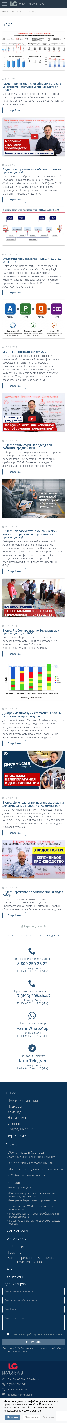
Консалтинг (16, 1182)
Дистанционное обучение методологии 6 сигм (36, 1169)
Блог (10, 1268)
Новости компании (22, 1100)
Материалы (16, 1238)
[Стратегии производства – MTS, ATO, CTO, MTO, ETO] (33, 226)
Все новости (17, 1230)
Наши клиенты (19, 1117)
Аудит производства (21, 1187)
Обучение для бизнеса (25, 1152)
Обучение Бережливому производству (32, 1156)
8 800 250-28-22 (32, 963)
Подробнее (14, 110)
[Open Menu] (4, 3)
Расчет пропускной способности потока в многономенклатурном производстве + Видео (31, 87)
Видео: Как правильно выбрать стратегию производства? (32, 170)
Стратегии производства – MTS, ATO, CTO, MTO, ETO (31, 260)
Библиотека (16, 1246)
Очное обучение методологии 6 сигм (31, 1163)
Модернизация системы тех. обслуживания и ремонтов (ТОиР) (35, 1215)
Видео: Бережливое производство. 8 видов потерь (32, 893)
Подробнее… (49, 1417)
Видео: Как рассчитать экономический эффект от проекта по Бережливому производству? (29, 534)
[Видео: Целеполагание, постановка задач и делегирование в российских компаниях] (33, 770)
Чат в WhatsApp (32, 1028)
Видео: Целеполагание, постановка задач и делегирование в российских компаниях (33, 804)
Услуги (12, 1144)
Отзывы (13, 1123)
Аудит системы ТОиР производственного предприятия (33, 1208)
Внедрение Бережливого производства (32, 1200)
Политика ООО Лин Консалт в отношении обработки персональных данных (33, 1350)
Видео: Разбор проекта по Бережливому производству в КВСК (30, 632)
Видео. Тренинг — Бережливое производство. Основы (32, 1259)
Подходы (14, 1106)
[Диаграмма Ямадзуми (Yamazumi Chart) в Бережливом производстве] (33, 680)
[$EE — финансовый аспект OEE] (33, 319)
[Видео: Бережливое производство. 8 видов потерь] (33, 859)
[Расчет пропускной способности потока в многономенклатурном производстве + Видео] (33, 51)
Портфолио (16, 1135)
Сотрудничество (20, 1128)
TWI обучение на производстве (27, 1175)
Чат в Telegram (32, 1060)
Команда (14, 1112)
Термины (14, 1252)
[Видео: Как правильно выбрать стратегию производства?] (33, 137)
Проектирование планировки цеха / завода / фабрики (35, 1222)
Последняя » (51, 935)
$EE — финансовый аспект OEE (24, 352)
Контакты (14, 1276)
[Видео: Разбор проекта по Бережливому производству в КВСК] (33, 598)
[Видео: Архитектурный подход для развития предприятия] (33, 412)
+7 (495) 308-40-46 (32, 996)
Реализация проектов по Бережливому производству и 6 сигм (32, 1195)
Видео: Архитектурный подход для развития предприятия (27, 446)
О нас (11, 1092)
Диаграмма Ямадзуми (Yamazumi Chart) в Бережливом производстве (31, 714)
